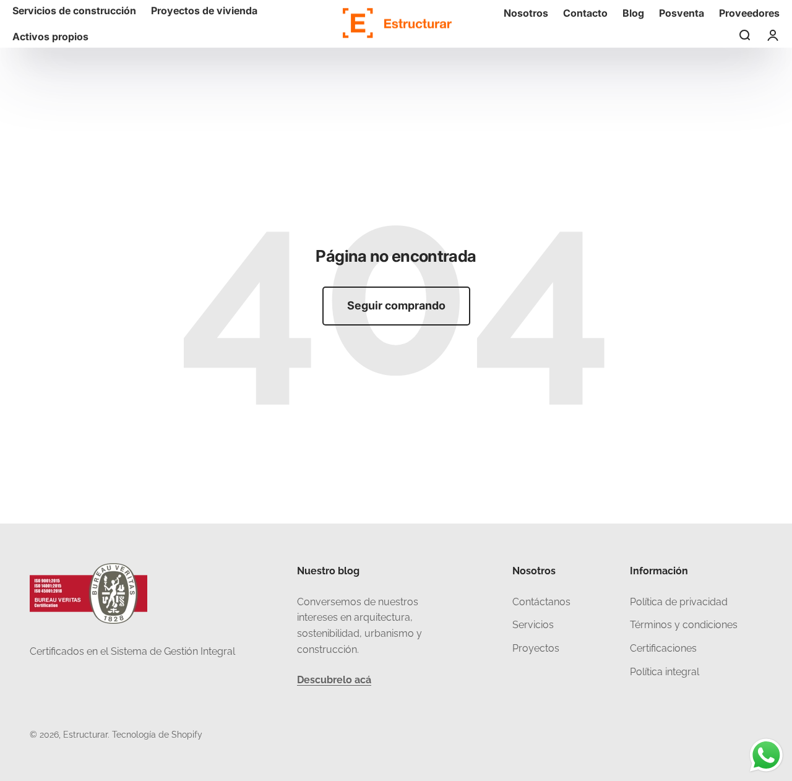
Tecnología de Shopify (157, 735)
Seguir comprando (396, 305)
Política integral (664, 672)
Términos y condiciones (684, 625)
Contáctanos (541, 602)
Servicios (533, 625)
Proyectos (535, 648)
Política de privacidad (679, 602)
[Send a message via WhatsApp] (766, 755)
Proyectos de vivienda (204, 10)
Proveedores (749, 13)
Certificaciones (663, 648)
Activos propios (50, 36)
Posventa (681, 13)
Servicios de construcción (74, 10)
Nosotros (526, 13)
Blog (633, 13)
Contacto (585, 13)
